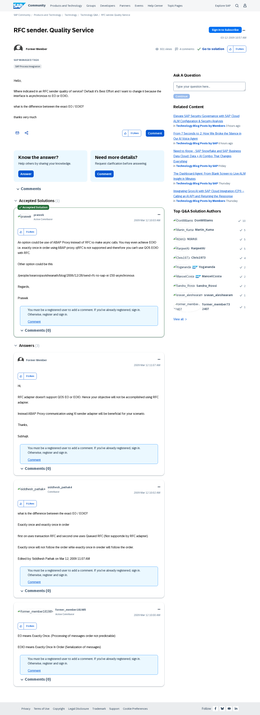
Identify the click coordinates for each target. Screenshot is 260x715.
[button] (230, 49)
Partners (125, 5)
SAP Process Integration (27, 66)
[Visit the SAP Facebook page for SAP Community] (215, 708)
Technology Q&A (89, 15)
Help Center (155, 5)
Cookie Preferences (135, 708)
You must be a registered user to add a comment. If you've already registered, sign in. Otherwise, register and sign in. (84, 312)
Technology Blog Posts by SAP (197, 143)
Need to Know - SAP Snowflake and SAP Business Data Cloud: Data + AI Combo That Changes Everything (207, 156)
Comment (155, 133)
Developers (107, 5)
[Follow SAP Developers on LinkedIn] (236, 708)
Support (114, 708)
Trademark (99, 708)
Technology (71, 15)
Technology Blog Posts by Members (200, 125)
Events (139, 5)
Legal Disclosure (78, 708)
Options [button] (243, 30)
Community (36, 5)
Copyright (59, 708)
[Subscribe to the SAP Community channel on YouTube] (229, 708)
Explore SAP (223, 5)
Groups (91, 5)
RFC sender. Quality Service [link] (115, 15)
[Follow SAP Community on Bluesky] (222, 708)
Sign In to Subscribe (225, 29)
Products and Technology (66, 5)
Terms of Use (41, 708)
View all (178, 319)
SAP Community (22, 15)
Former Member (36, 49)
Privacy (26, 708)
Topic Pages (175, 5)
